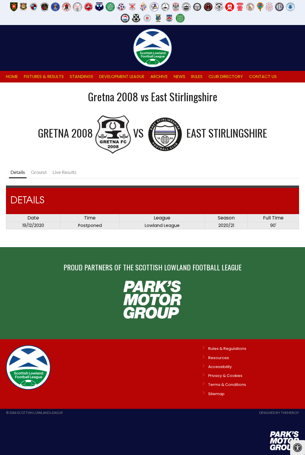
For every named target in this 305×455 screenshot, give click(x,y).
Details (17, 172)
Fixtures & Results (44, 77)
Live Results (64, 172)
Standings (81, 77)
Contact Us (263, 77)
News (179, 77)
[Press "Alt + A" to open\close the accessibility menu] (297, 447)
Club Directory (225, 77)
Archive (159, 77)
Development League (121, 77)
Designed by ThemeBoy (279, 413)
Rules (197, 77)
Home (12, 77)
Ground (38, 172)
